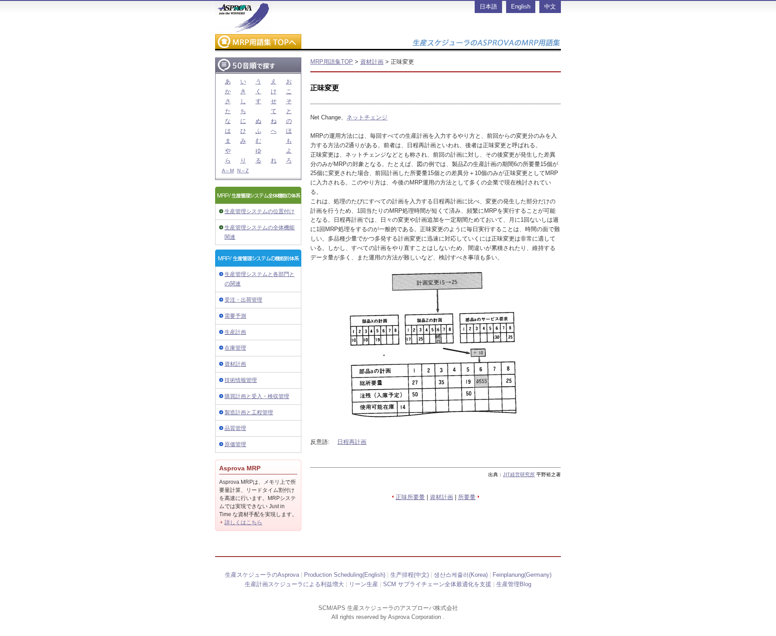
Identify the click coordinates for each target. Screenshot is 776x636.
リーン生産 (363, 584)
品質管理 (235, 428)
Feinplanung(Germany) (522, 574)
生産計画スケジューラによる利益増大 (294, 584)
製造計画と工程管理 (249, 412)
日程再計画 (351, 442)
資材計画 (235, 364)
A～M (228, 170)
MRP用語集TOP (331, 61)
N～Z (243, 170)
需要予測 (235, 316)
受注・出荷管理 (243, 300)
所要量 (467, 497)
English (520, 6)
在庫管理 (235, 348)
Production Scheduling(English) (344, 574)
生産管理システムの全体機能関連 (260, 232)
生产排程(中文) (409, 574)
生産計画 (235, 332)
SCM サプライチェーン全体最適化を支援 (437, 584)
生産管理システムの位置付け (260, 211)
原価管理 (235, 444)
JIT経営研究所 (519, 474)
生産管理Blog (513, 584)
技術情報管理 (241, 380)
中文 (550, 6)
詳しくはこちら (243, 522)
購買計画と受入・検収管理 (257, 396)
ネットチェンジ (367, 117)
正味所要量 (410, 497)
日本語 (488, 6)
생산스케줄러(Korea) (461, 574)
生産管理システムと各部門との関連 (260, 279)
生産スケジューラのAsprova (262, 574)
